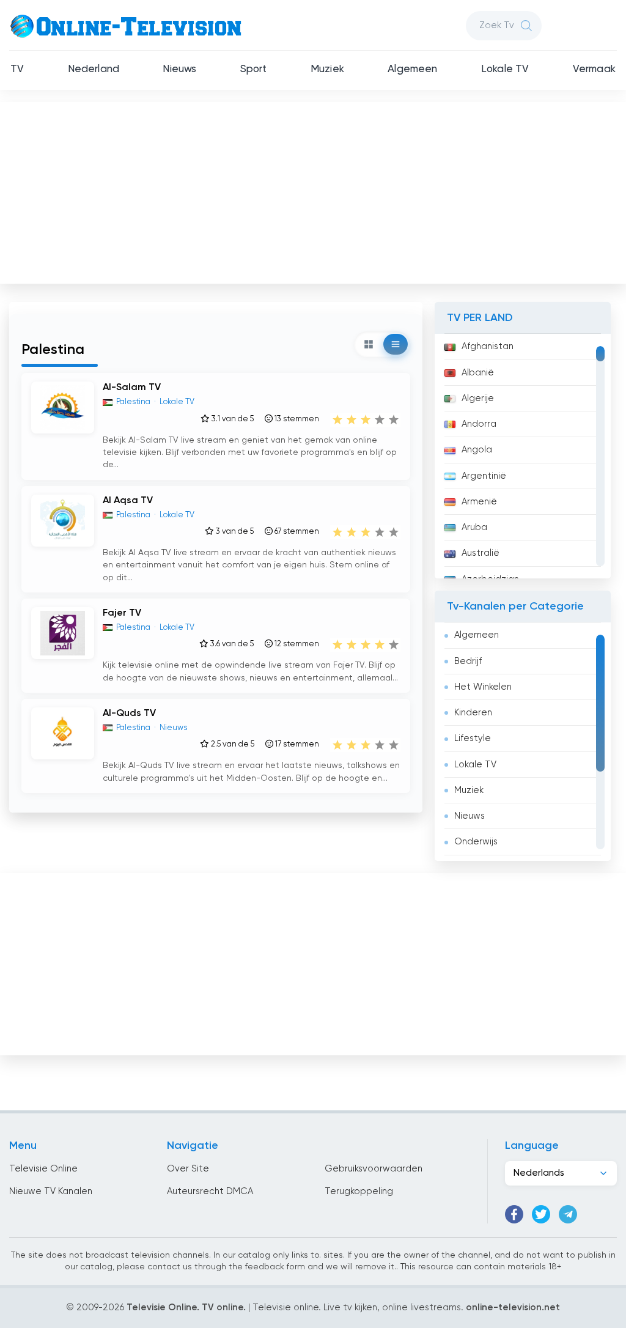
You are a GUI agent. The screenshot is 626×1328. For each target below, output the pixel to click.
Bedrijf (468, 661)
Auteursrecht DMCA (210, 1191)
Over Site (188, 1168)
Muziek (327, 69)
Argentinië (484, 476)
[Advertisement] (314, 190)
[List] (395, 344)
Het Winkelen (483, 687)
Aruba (474, 527)
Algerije (478, 398)
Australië (480, 553)
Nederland (94, 69)
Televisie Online (43, 1168)
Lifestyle (472, 738)
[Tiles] (368, 344)
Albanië (478, 372)
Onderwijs (476, 841)
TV (17, 69)
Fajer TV (122, 613)
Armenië (479, 501)
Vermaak (594, 69)
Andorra (479, 424)
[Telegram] (568, 1214)
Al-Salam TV (132, 388)
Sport (253, 69)
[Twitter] (541, 1214)
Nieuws (179, 69)
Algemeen (412, 69)
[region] (523, 456)
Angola (477, 449)
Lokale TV (505, 69)
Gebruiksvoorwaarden (373, 1168)
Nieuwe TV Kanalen (50, 1191)
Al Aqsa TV (128, 501)
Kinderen (473, 712)
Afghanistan (488, 346)
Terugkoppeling (359, 1191)
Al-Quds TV (129, 713)
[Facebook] (514, 1214)
